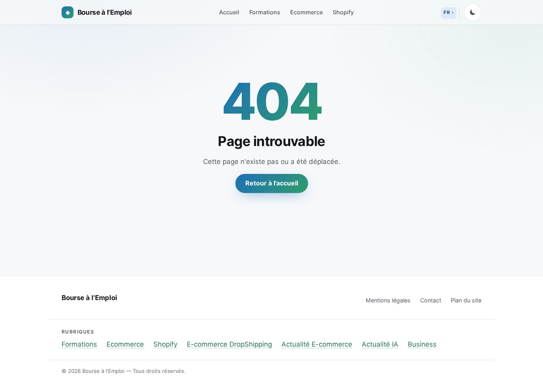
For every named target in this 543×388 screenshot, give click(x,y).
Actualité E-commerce (316, 344)
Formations (264, 12)
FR (447, 12)
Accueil (229, 12)
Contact (430, 300)
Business (422, 344)
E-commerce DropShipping (229, 344)
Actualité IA (380, 344)
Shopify (343, 12)
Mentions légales (388, 300)
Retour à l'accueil (271, 183)
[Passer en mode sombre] (472, 12)
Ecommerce (306, 12)
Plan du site (466, 300)
